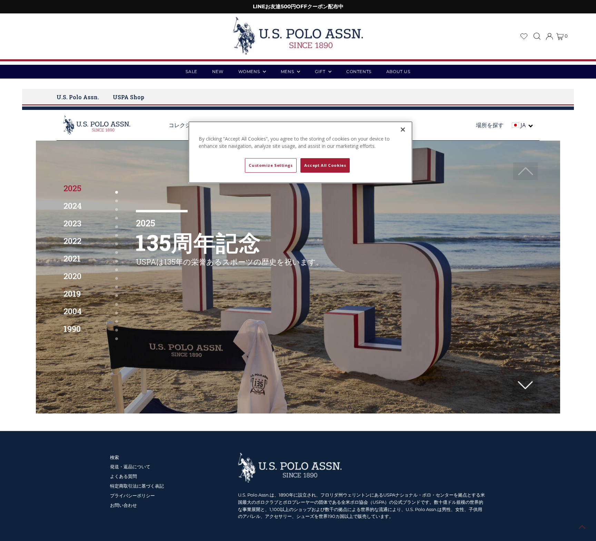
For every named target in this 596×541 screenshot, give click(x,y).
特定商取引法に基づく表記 (137, 486)
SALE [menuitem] (191, 71)
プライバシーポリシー (132, 495)
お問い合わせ (123, 505)
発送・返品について (130, 466)
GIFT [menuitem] (321, 71)
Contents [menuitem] (358, 71)
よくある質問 (123, 476)
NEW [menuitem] (217, 71)
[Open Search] (537, 36)
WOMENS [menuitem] (249, 71)
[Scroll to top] (582, 527)
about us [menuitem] (398, 71)
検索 (114, 457)
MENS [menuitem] (288, 71)
